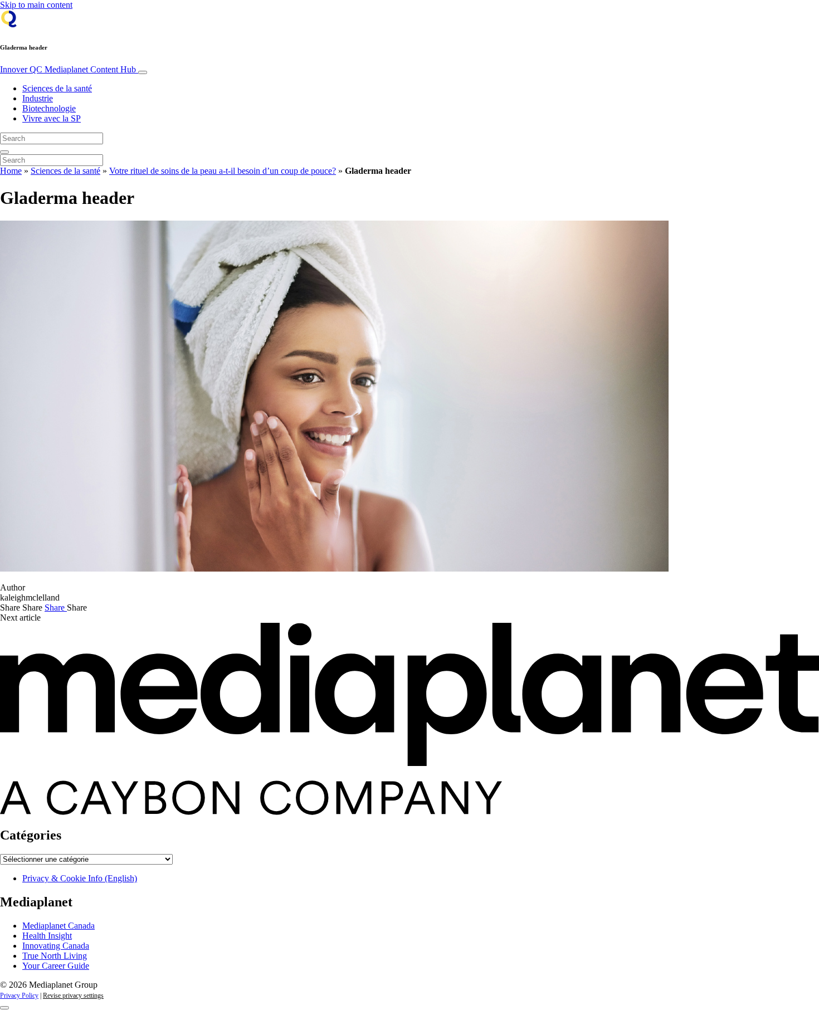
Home (11, 170)
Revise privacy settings (73, 995)
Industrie (37, 98)
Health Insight (47, 935)
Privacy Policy (19, 995)
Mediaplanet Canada (58, 925)
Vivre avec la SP (51, 118)
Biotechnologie (49, 108)
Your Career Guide (55, 965)
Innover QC (68, 69)
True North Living (54, 955)
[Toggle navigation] (142, 72)
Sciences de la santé (57, 88)
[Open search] (4, 152)
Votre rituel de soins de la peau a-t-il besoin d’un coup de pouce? (222, 170)
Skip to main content (36, 4)
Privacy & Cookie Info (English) (79, 878)
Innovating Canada (55, 945)
